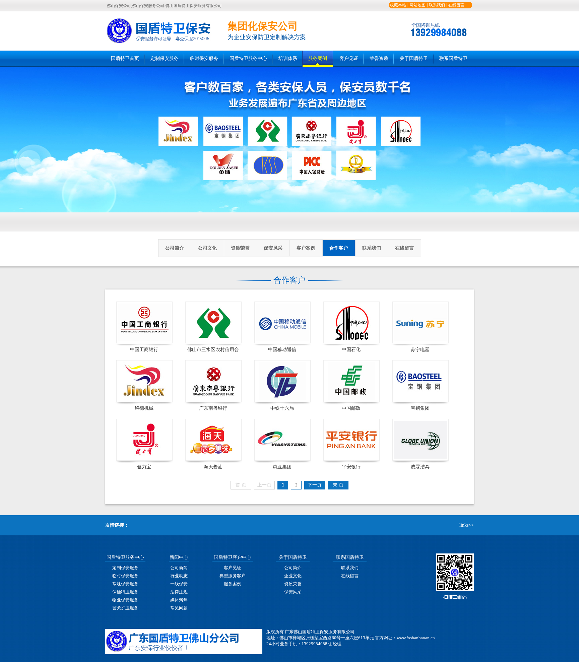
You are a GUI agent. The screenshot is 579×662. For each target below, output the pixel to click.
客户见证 (348, 58)
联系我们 (437, 5)
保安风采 (273, 248)
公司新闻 (179, 567)
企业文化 (293, 575)
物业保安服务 (125, 599)
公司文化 (207, 248)
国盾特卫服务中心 (248, 58)
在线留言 (456, 5)
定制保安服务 (164, 58)
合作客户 (338, 248)
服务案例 (317, 58)
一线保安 (179, 583)
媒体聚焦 (179, 599)
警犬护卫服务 (125, 607)
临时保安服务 (204, 58)
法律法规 (179, 591)
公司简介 (174, 248)
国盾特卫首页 (125, 58)
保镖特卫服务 (125, 591)
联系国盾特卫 (453, 58)
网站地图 (417, 5)
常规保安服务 (125, 583)
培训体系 (287, 58)
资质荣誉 (240, 248)
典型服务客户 (232, 575)
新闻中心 (179, 557)
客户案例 (306, 248)
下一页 (315, 484)
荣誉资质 (379, 58)
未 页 (338, 484)
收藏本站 (398, 5)
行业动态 (179, 575)
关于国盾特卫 (414, 58)
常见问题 (179, 607)
